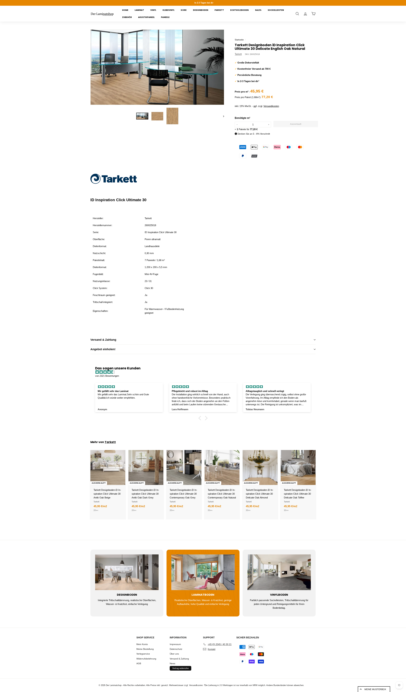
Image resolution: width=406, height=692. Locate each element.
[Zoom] (157, 67)
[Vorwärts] (222, 116)
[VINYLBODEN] (279, 572)
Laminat (139, 10)
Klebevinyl (168, 10)
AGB (138, 663)
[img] (204, 372)
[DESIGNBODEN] (127, 572)
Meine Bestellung (145, 649)
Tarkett (238, 54)
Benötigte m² (242, 118)
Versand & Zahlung (103, 339)
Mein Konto (142, 644)
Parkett (219, 10)
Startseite (239, 40)
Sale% (258, 10)
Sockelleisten (276, 10)
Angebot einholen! (102, 349)
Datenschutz (176, 649)
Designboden (200, 10)
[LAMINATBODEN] (203, 572)
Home (125, 10)
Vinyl (153, 10)
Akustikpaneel (146, 17)
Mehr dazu (325, 3)
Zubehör (127, 17)
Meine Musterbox (375, 689)
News (172, 663)
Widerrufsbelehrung (146, 658)
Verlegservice (143, 653)
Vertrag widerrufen (180, 668)
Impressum (175, 644)
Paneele (165, 17)
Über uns (174, 653)
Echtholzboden (239, 10)
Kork (184, 10)
